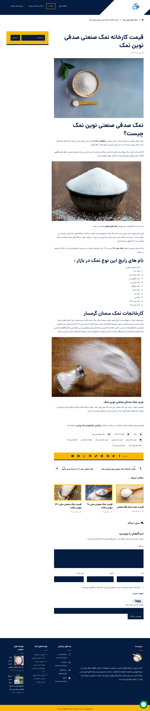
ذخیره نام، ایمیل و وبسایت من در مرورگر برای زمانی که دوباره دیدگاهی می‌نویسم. (111, 587)
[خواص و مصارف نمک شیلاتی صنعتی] (19, 660)
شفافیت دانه (100, 141)
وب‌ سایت (80, 573)
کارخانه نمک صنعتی (86, 440)
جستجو (15, 38)
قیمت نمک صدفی (131, 440)
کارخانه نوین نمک (72, 440)
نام (142, 573)
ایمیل (111, 573)
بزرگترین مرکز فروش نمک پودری (88, 425)
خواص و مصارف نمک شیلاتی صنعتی (38, 656)
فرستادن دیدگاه (135, 616)
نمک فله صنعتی (136, 511)
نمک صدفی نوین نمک (98, 434)
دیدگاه (140, 546)
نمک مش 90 (106, 512)
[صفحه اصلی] (143, 20)
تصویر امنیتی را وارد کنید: (134, 604)
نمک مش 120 (117, 248)
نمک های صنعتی (111, 226)
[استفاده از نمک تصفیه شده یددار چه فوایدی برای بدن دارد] (19, 679)
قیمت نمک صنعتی (117, 440)
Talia (135, 434)
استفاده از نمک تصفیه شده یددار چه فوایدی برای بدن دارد (38, 667)
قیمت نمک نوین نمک (101, 440)
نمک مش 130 (75, 512)
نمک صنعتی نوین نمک (118, 446)
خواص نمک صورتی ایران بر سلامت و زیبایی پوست (38, 678)
